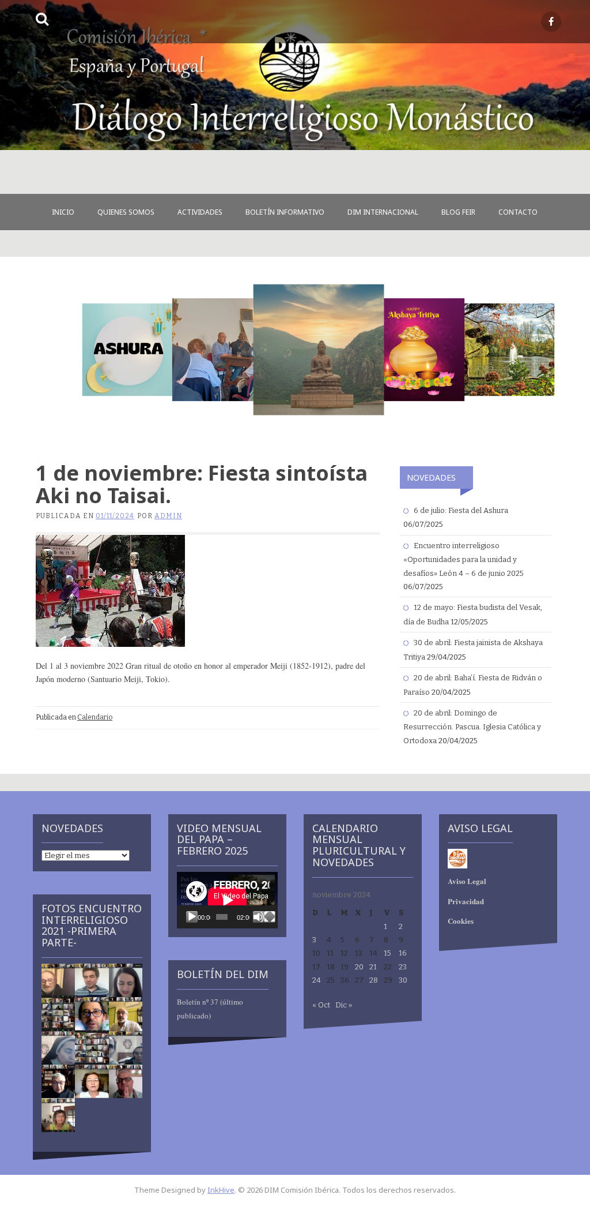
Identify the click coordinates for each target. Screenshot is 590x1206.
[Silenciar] (258, 917)
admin (168, 516)
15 (387, 953)
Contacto (518, 212)
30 (403, 980)
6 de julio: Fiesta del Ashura (461, 510)
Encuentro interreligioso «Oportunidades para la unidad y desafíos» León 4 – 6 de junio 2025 (463, 559)
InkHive (221, 1190)
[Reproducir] (192, 917)
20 (359, 966)
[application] (227, 900)
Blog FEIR (458, 212)
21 (373, 966)
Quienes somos (125, 212)
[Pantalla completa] (269, 917)
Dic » (343, 1005)
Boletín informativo (284, 212)
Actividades (199, 212)
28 (373, 980)
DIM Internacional (382, 212)
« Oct (321, 1005)
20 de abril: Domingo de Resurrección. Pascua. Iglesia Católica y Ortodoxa (472, 727)
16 (403, 953)
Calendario (94, 717)
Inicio (63, 212)
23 (403, 966)
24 (316, 980)
